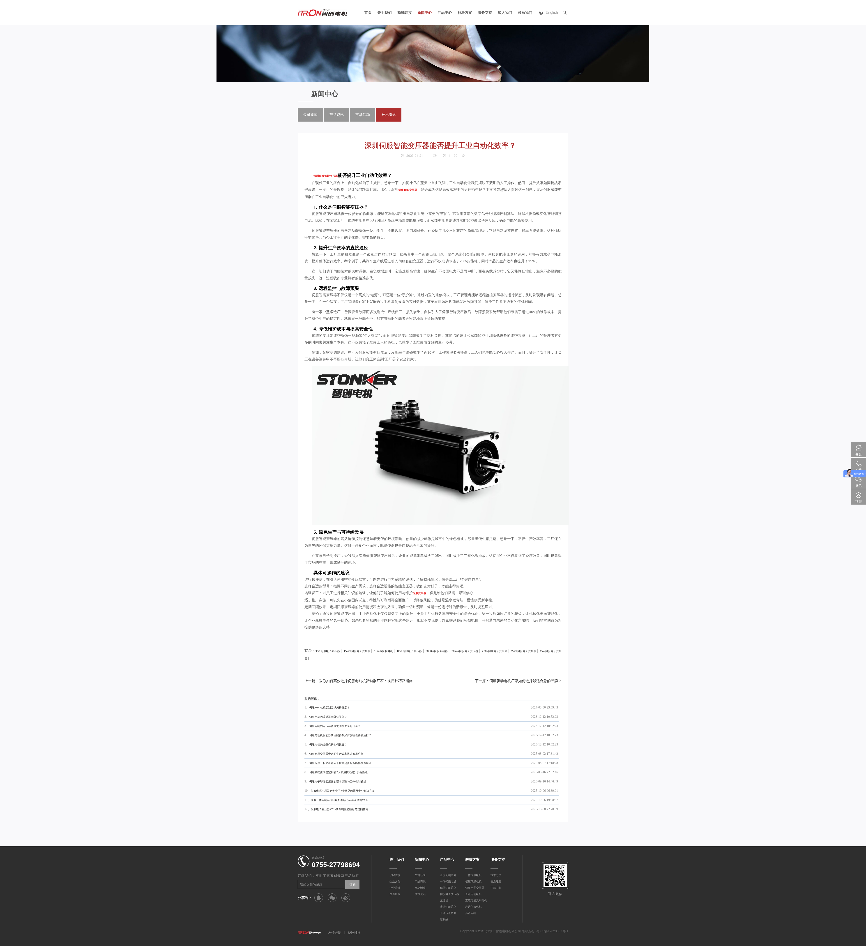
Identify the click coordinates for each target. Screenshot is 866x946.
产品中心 (445, 12)
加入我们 (505, 12)
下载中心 (496, 887)
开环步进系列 (448, 913)
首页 (368, 12)
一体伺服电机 (448, 881)
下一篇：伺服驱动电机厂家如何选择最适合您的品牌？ (518, 681)
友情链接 (334, 932)
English (552, 12)
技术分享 (496, 875)
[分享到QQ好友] (318, 897)
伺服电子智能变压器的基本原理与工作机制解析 (337, 781)
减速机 (444, 900)
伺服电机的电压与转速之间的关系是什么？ (335, 726)
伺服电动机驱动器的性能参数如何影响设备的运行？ (340, 735)
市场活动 (362, 115)
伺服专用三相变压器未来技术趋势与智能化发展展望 (340, 763)
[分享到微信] (332, 897)
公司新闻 (310, 115)
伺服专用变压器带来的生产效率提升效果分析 (336, 753)
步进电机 (470, 913)
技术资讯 (389, 115)
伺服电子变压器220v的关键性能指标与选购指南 (339, 809)
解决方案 (465, 12)
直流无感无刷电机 (476, 900)
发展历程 (394, 894)
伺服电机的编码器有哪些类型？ (328, 716)
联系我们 (525, 12)
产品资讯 (336, 115)
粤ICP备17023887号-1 (552, 931)
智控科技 (354, 932)
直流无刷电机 (473, 894)
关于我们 (384, 12)
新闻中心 (424, 12)
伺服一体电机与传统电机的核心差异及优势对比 (339, 800)
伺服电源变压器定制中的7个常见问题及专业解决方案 (343, 790)
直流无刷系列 (448, 875)
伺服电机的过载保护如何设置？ (328, 744)
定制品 (444, 919)
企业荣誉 (394, 887)
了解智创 (394, 875)
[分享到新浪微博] (345, 897)
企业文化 (394, 881)
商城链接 (404, 12)
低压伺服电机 (473, 881)
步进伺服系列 (448, 906)
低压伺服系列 (448, 887)
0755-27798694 (336, 864)
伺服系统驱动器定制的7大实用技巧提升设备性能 (338, 772)
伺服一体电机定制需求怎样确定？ (329, 707)
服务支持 (485, 12)
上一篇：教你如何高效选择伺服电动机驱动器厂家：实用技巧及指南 (358, 681)
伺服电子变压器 (449, 894)
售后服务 (496, 881)
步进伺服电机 (473, 906)
